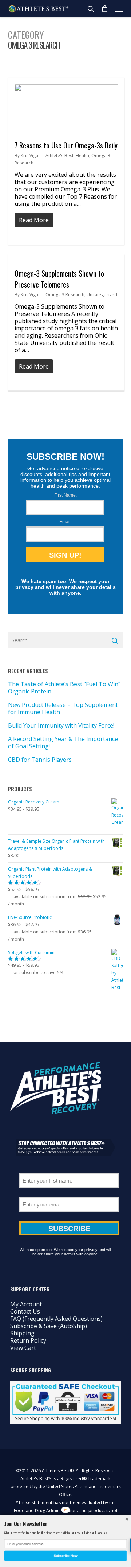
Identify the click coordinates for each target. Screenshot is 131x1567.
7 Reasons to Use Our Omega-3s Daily (66, 145)
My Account (26, 1304)
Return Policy (28, 1340)
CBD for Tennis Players (40, 760)
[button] (119, 8)
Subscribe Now (65, 1555)
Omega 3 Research (64, 295)
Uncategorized (102, 295)
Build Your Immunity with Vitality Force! (61, 725)
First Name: (65, 495)
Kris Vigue (31, 155)
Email (69, 1194)
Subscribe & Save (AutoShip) (48, 1326)
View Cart (23, 1348)
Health (82, 155)
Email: (65, 521)
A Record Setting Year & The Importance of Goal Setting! (63, 742)
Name (69, 1170)
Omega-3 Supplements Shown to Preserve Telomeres (59, 279)
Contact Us (25, 1311)
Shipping (22, 1333)
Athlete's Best (59, 155)
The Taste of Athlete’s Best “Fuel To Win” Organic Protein (64, 687)
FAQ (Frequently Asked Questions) (56, 1319)
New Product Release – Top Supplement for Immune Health (63, 708)
